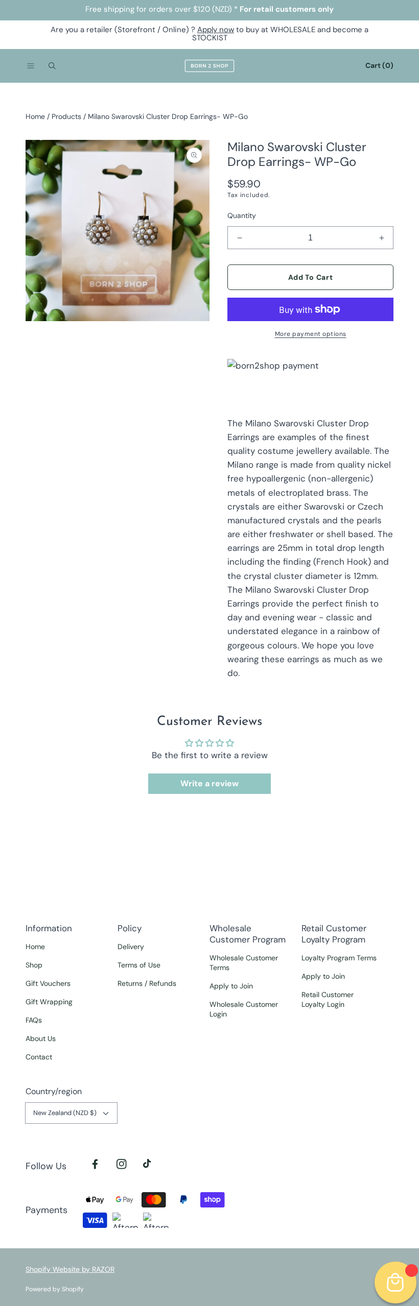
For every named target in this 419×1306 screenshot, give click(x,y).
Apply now (215, 30)
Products (66, 116)
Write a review (209, 783)
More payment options (310, 334)
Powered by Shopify (55, 1289)
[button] (30, 66)
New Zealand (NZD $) (65, 1112)
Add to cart (310, 277)
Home (35, 116)
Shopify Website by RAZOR (70, 1269)
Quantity (241, 215)
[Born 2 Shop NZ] (209, 66)
